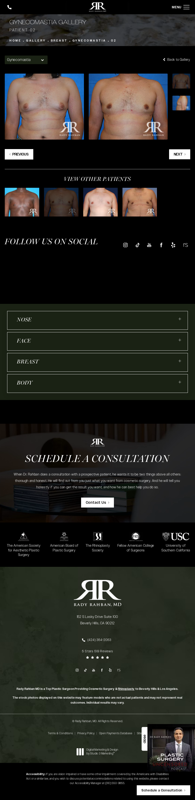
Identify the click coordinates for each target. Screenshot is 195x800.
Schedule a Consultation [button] (161, 790)
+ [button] (180, 319)
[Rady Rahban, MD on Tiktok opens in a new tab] (137, 244)
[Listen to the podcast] (171, 747)
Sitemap (142, 733)
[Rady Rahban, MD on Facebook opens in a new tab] (161, 244)
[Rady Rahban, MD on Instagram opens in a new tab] (125, 244)
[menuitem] (125, 245)
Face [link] (24, 341)
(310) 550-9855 (115, 783)
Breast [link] (28, 362)
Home (15, 40)
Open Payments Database (115, 733)
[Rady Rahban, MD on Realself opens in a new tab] (185, 244)
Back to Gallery (178, 59)
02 (114, 40)
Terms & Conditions (60, 733)
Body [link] (25, 383)
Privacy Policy (86, 733)
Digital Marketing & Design (102, 751)
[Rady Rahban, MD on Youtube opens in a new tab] (149, 244)
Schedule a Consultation (97, 459)
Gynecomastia (89, 40)
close (144, 739)
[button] (186, 7)
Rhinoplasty (126, 689)
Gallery (36, 40)
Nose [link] (24, 320)
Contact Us (96, 502)
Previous (20, 154)
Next (178, 154)
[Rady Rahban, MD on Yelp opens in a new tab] (173, 244)
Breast (59, 40)
